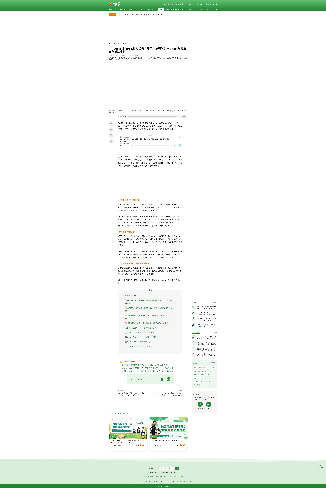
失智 (161, 9)
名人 (195, 9)
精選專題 (158, 476)
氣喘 (204, 385)
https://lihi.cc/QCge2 (143, 341)
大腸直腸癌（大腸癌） (200, 371)
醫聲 (167, 9)
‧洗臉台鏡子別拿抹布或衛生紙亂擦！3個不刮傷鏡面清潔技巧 (144, 365)
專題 (200, 9)
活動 (206, 9)
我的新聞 (208, 4)
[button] (216, 9)
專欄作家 (183, 476)
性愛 (189, 9)
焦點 (110, 9)
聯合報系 (173, 482)
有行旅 (196, 4)
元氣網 (115, 43)
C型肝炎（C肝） (198, 381)
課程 (148, 9)
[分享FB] (111, 123)
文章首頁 (176, 476)
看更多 (214, 302)
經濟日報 (174, 4)
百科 (136, 9)
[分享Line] (111, 129)
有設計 (189, 4)
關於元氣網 (144, 476)
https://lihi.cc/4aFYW (145, 332)
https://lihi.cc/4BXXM (150, 337)
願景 (201, 4)
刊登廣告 (134, 482)
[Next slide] (185, 429)
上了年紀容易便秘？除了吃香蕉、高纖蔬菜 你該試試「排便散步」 (140, 15)
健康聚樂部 (151, 476)
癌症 (183, 9)
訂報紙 (179, 482)
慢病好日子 (175, 9)
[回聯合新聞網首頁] (110, 4)
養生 (116, 9)
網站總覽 (191, 482)
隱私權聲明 (166, 482)
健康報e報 (154, 469)
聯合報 (167, 4)
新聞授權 (148, 482)
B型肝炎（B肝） (199, 378)
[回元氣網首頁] (116, 4)
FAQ (140, 482)
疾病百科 (164, 476)
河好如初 (182, 4)
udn (110, 43)
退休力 (154, 9)
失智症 (210, 375)
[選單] (216, 4)
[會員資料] (214, 4)
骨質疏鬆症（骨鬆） (200, 375)
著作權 (160, 482)
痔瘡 (210, 371)
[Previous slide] (111, 429)
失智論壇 (123, 9)
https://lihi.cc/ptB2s (143, 346)
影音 (142, 9)
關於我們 (185, 482)
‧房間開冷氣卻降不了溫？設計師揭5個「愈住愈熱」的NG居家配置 (146, 371)
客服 (143, 482)
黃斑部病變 (197, 385)
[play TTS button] (125, 116)
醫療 (130, 9)
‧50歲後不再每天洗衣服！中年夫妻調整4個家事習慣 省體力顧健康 (146, 368)
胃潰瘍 (208, 381)
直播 (113, 437)
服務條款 (155, 482)
